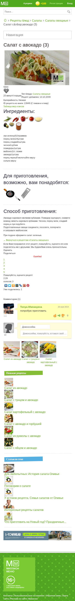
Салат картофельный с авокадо (49, 362)
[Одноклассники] (13, 285)
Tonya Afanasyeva (31, 306)
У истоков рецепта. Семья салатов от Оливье (33, 497)
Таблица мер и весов (13, 106)
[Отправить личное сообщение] (5, 315)
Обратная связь (53, 596)
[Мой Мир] (17, 285)
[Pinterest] (28, 285)
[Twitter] (10, 285)
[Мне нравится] (55, 315)
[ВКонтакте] (6, 285)
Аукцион (27, 3)
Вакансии (33, 599)
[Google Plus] (24, 285)
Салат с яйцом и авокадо (20, 447)
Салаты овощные (56, 20)
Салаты (37, 20)
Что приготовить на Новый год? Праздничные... (35, 521)
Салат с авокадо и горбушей (22, 423)
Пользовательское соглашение (29, 596)
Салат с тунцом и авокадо (21, 400)
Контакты (8, 596)
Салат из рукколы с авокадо (22, 435)
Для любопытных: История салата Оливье (31, 473)
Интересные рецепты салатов (24, 509)
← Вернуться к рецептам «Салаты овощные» (26, 240)
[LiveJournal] (20, 285)
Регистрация (56, 3)
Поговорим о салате (17, 485)
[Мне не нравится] (63, 315)
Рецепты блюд (19, 20)
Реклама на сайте (18, 599)
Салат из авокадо (12, 359)
